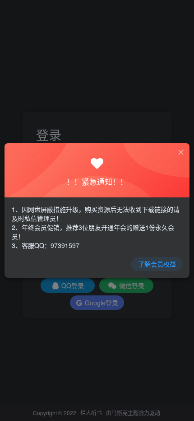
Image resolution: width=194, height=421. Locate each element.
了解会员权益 (157, 263)
